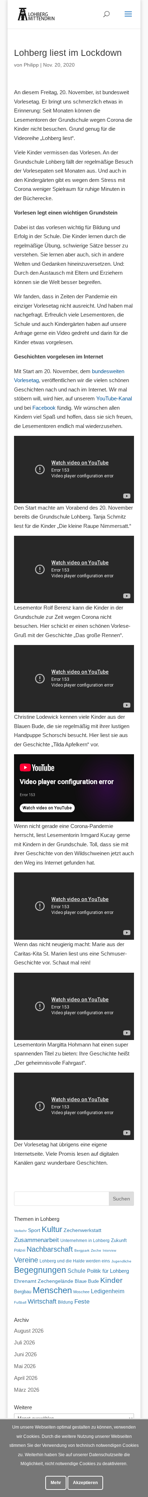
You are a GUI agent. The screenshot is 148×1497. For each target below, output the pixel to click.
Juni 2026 (25, 1354)
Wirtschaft (42, 1301)
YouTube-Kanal (114, 398)
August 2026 (28, 1331)
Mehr (56, 1482)
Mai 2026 (25, 1366)
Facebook (44, 408)
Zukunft (119, 1240)
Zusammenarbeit (36, 1239)
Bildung (65, 1302)
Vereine (26, 1260)
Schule (76, 1271)
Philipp (31, 65)
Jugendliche (121, 1261)
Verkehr (20, 1231)
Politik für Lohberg (108, 1271)
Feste (81, 1301)
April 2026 (25, 1378)
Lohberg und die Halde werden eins (75, 1260)
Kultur (52, 1229)
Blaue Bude (87, 1281)
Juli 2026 (24, 1342)
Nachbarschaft (50, 1249)
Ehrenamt (25, 1281)
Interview (109, 1250)
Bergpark (81, 1250)
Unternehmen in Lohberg (85, 1240)
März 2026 (26, 1390)
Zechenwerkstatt (82, 1230)
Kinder (111, 1280)
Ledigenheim (107, 1291)
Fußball (20, 1302)
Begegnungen (40, 1270)
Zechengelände (55, 1281)
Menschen (52, 1290)
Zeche (96, 1250)
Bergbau (22, 1291)
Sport (34, 1230)
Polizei (19, 1250)
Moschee (81, 1292)
